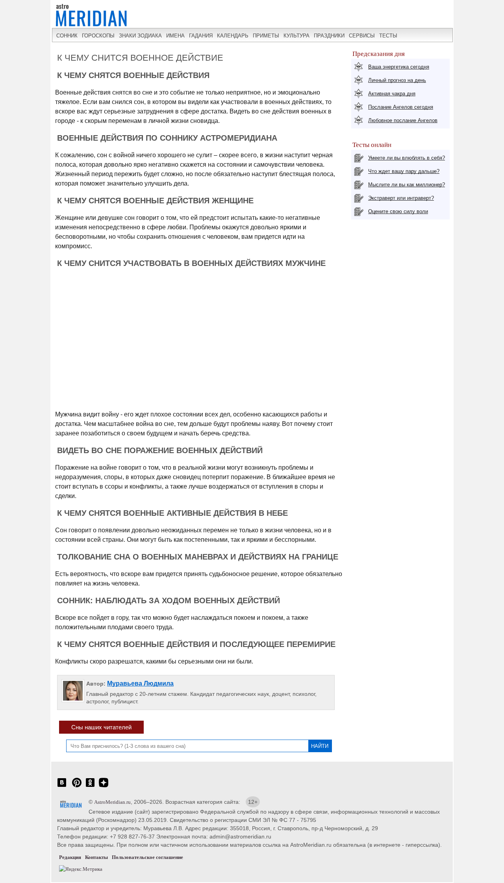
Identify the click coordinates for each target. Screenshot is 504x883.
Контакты (96, 857)
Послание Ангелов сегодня (400, 107)
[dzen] (103, 787)
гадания (201, 36)
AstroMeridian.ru (112, 802)
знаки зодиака (140, 36)
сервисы (362, 36)
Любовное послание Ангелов (402, 120)
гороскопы (98, 36)
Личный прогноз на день (397, 80)
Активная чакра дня (391, 94)
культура (296, 36)
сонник (67, 36)
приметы (266, 36)
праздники (329, 36)
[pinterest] (77, 787)
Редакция (70, 857)
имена (175, 36)
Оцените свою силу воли (398, 211)
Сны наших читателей (101, 727)
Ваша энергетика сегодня (398, 67)
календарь (232, 36)
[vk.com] (62, 787)
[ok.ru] (90, 787)
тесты (388, 36)
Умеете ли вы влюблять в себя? (406, 158)
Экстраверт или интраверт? (401, 198)
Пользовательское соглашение (147, 857)
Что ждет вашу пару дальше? (403, 171)
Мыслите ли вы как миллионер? (406, 185)
